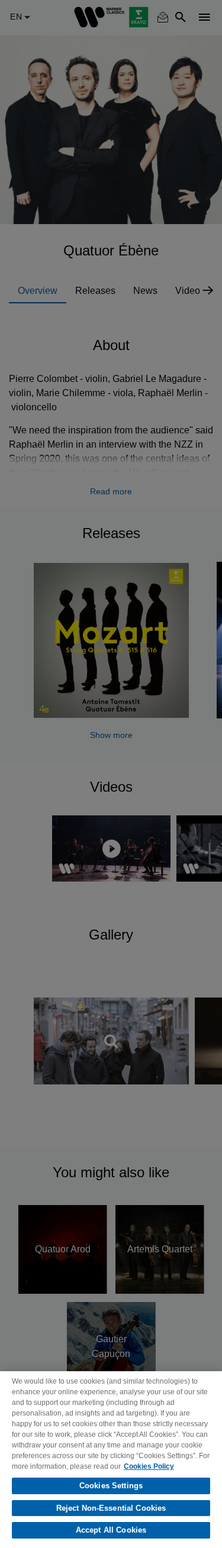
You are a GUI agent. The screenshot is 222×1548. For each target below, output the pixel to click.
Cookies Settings (111, 1485)
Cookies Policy (149, 1466)
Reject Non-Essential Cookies (111, 1508)
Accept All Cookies (111, 1530)
